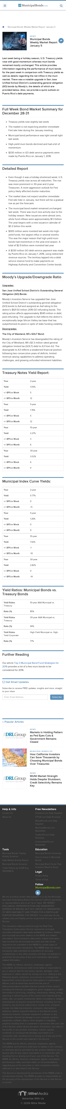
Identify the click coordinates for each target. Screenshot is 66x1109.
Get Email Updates (17, 682)
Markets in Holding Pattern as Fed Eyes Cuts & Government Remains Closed (46, 737)
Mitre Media (33, 1093)
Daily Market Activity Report (15, 860)
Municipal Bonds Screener (14, 864)
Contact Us (7, 813)
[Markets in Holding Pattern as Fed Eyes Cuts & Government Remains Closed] (14, 735)
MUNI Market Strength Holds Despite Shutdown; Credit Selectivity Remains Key (46, 780)
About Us (6, 817)
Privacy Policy (41, 876)
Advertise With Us (33, 1098)
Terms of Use (41, 879)
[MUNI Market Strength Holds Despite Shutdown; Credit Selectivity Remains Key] (14, 779)
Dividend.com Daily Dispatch (48, 813)
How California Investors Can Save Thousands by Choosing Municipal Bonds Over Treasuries (46, 759)
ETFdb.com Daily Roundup (47, 817)
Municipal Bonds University (48, 853)
